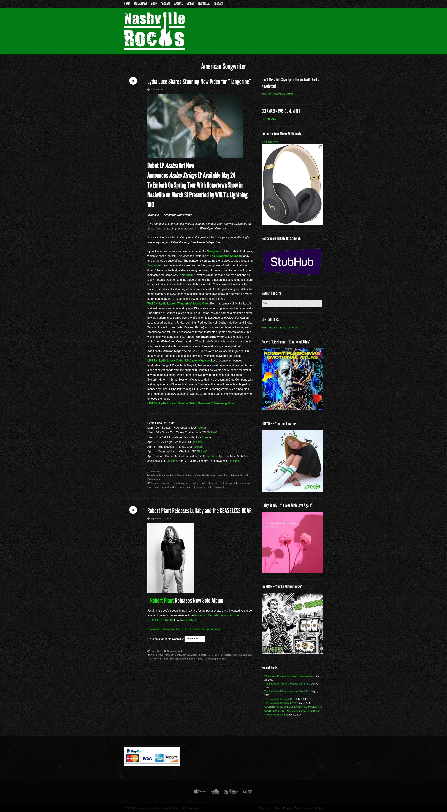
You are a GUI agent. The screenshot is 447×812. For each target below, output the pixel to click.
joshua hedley (236, 483)
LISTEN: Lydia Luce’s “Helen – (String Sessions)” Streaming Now (190, 403)
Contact (218, 4)
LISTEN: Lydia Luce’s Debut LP (168, 360)
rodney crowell (184, 487)
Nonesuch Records (206, 615)
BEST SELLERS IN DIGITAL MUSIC (280, 327)
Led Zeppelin (193, 655)
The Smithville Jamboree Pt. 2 (279, 699)
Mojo (203, 655)
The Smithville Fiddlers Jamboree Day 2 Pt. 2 (287, 683)
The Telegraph (210, 658)
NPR (209, 655)
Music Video (194, 475)
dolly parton (214, 483)
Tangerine (214, 251)
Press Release (231, 475)
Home (127, 4)
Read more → (194, 638)
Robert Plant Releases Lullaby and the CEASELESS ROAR (199, 511)
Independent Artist (160, 475)
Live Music (204, 4)
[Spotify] (231, 792)
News (219, 475)
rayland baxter (169, 487)
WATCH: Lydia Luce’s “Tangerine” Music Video (178, 303)
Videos (190, 4)
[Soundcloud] (215, 792)
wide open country (216, 487)
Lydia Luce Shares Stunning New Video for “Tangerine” (199, 81)
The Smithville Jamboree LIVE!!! (280, 703)
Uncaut (222, 658)
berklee (203, 483)
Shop (154, 4)
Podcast (165, 4)
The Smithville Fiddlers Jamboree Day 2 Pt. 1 (287, 691)
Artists (178, 4)
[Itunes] (200, 792)
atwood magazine (181, 483)
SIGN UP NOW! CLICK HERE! (277, 94)
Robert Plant (162, 600)
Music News (140, 4)
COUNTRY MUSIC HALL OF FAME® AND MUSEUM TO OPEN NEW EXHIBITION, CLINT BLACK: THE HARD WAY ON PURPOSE (293, 710)
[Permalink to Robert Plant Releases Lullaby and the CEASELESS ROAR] (200, 558)
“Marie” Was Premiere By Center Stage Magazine (289, 676)
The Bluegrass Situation (226, 255)
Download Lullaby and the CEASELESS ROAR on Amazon (184, 629)
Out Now (204, 360)
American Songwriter (161, 483)
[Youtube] (247, 792)
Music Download (178, 475)
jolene (225, 483)
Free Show (211, 456)
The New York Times (157, 658)
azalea (195, 483)
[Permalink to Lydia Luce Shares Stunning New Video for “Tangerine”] (200, 126)
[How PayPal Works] (152, 765)
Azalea (193, 360)
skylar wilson (199, 487)
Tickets (200, 427)
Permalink (156, 471)
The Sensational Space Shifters (186, 658)
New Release (208, 475)
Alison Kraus (157, 655)
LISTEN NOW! (269, 119)
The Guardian (245, 655)
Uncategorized (174, 651)
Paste (216, 655)
